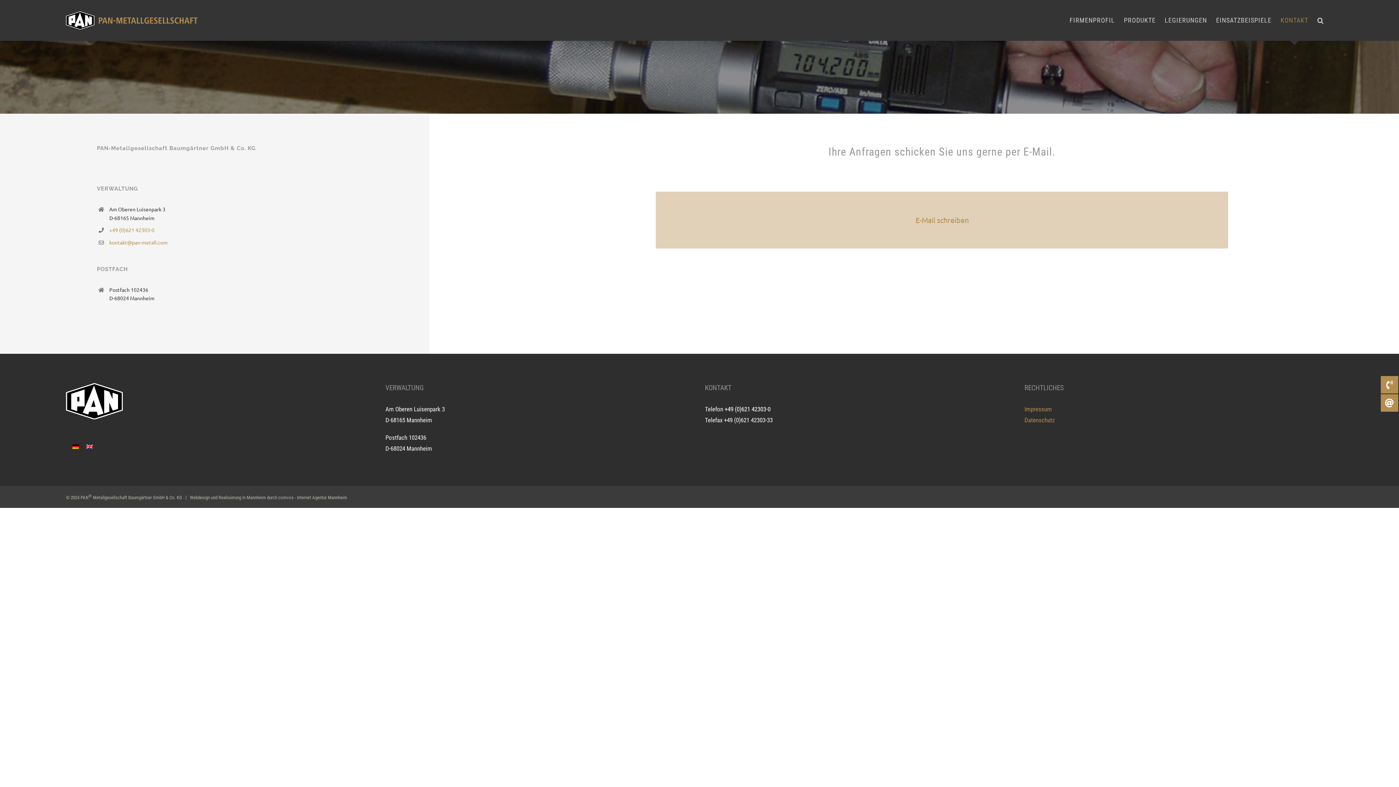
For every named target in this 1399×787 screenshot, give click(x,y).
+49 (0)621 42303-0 (131, 230)
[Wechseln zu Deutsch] (76, 446)
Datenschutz (1039, 420)
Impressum (1038, 409)
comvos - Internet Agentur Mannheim (312, 497)
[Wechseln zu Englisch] (90, 446)
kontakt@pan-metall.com (138, 242)
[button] (1320, 20)
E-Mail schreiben (942, 219)
